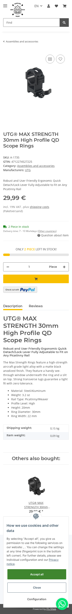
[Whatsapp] (62, 604)
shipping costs (39, 207)
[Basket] (64, 6)
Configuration (36, 599)
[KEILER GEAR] (17, 10)
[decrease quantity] (7, 267)
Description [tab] (12, 306)
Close (37, 587)
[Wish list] (56, 6)
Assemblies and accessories (36, 166)
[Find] (64, 22)
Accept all (37, 574)
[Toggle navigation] (5, 4)
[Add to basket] (36, 279)
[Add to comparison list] (50, 59)
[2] (20, 289)
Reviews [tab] (36, 306)
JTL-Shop (51, 609)
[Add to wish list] (60, 59)
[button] (48, 6)
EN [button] (36, 6)
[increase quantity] (64, 267)
